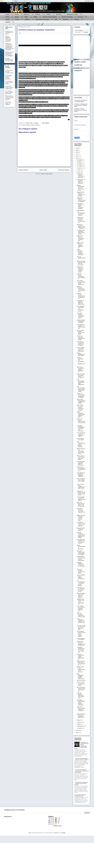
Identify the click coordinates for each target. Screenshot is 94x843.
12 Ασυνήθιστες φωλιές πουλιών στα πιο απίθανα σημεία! (81, 634)
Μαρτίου (79, 724)
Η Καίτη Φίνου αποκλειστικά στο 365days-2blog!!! (80, 101)
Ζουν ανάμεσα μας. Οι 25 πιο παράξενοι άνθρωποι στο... (81, 608)
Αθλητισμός (27, 14)
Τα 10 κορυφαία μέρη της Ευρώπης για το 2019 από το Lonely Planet (81, 771)
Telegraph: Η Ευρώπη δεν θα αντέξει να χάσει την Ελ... (81, 493)
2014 (77, 730)
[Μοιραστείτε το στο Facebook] (46, 123)
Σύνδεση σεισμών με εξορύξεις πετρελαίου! (81, 321)
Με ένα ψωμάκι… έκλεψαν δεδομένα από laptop (81, 332)
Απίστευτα (37, 14)
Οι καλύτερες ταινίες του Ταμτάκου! (8, 103)
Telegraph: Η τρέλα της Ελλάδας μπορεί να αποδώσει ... (81, 199)
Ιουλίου (79, 170)
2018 (77, 152)
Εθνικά (26, 16)
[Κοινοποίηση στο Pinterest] (48, 123)
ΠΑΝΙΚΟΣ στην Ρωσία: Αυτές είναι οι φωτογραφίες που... (80, 601)
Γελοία (7, 16)
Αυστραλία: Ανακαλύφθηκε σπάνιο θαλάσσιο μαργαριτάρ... (81, 702)
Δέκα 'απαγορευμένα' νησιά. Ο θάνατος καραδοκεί (81, 444)
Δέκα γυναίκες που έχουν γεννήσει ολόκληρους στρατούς (80, 407)
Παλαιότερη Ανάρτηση (64, 170)
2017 (77, 154)
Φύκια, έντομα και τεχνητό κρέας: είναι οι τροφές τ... (81, 480)
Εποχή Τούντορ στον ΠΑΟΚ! (80, 439)
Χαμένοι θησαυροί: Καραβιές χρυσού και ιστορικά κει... (80, 252)
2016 (77, 156)
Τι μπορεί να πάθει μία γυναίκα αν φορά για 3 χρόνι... (81, 627)
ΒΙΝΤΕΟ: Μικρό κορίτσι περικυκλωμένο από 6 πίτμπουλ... (81, 669)
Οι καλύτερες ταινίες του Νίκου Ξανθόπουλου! (9, 87)
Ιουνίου (79, 172)
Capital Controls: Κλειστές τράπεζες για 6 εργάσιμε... (81, 194)
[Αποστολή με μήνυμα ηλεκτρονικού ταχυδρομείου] (42, 123)
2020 (77, 148)
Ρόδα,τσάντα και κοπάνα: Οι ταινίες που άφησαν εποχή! (9, 97)
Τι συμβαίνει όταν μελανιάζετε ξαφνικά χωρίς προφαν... (81, 232)
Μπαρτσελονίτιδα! (81, 680)
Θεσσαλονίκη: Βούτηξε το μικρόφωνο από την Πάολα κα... (81, 643)
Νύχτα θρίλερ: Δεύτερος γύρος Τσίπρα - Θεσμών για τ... (81, 282)
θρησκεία (8, 22)
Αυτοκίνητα (59, 14)
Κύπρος (17, 19)
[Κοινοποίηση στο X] (45, 123)
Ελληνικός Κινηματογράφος (50, 16)
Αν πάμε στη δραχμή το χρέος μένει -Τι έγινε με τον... (81, 175)
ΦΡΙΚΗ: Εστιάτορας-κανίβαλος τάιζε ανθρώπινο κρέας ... (81, 414)
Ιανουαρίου (80, 728)
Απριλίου (79, 722)
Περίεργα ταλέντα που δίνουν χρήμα (81, 529)
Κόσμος (8, 19)
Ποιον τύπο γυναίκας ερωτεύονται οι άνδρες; (81, 571)
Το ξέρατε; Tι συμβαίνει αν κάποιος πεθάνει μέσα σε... (80, 657)
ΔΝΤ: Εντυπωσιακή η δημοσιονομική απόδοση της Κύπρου (81, 389)
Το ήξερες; (76, 19)
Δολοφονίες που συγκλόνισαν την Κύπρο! (9, 32)
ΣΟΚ (56, 19)
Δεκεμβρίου (80, 160)
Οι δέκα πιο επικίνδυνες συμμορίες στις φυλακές (81, 337)
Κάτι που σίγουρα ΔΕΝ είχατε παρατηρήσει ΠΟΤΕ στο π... (81, 715)
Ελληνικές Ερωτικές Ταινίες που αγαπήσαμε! (9, 59)
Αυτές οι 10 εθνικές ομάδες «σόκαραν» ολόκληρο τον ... (81, 709)
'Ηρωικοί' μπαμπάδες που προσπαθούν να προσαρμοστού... (81, 361)
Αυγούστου (80, 168)
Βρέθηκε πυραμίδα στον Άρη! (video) (81, 354)
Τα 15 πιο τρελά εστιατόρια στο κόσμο (81, 684)
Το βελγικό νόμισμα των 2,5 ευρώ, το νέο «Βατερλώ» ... (81, 565)
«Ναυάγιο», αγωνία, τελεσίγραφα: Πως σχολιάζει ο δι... (81, 276)
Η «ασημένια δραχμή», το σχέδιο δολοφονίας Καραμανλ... (80, 206)
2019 (77, 150)
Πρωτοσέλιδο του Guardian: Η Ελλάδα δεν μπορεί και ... (81, 474)
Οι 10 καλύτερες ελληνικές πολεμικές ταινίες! (9, 71)
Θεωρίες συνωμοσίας (67, 16)
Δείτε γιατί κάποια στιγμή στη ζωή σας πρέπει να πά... (81, 689)
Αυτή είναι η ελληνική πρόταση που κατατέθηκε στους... (80, 315)
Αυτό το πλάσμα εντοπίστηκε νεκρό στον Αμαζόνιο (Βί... (81, 349)
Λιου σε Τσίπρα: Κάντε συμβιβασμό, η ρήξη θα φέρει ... (81, 487)
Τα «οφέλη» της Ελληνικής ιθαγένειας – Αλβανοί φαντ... (81, 302)
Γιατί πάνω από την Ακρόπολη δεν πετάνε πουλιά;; (81, 589)
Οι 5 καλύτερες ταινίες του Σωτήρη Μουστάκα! (8, 77)
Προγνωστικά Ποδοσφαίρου (42, 19)
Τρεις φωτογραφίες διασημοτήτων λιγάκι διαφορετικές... (81, 382)
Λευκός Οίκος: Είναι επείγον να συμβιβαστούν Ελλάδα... (81, 401)
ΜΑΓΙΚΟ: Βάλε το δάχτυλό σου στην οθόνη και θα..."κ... (81, 663)
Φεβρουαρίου (80, 726)
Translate (86, 32)
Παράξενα (27, 19)
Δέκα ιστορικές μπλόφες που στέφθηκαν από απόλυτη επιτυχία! (81, 783)
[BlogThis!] (44, 123)
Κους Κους (80, 16)
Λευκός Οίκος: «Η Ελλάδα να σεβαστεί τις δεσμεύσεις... (81, 181)
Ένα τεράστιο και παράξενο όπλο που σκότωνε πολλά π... (81, 541)
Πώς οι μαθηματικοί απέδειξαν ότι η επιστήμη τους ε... (81, 621)
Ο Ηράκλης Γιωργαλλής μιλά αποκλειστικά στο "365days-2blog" (80, 105)
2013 (77, 732)
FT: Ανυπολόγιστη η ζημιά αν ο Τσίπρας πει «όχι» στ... (81, 434)
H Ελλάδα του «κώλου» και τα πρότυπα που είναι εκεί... (81, 524)
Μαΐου (78, 720)
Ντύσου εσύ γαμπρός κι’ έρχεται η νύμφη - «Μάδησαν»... (81, 226)
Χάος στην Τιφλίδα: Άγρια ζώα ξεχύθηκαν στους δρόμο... (81, 552)
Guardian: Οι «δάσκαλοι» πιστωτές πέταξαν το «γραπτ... (80, 269)
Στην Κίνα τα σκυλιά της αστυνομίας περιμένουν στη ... (81, 511)
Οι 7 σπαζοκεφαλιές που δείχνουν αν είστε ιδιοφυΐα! (81, 583)
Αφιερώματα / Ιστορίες (72, 14)
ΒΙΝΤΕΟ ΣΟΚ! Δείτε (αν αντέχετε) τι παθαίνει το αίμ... (80, 245)
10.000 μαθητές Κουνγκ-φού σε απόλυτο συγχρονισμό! (81, 558)
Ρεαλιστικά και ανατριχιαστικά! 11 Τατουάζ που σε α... (81, 468)
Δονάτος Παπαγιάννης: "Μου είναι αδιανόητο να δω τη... (80, 188)
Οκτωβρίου (80, 164)
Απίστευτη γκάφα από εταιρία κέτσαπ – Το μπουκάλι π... (81, 375)
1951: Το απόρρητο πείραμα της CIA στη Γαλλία (81, 614)
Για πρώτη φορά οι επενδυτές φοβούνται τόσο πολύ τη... (81, 498)
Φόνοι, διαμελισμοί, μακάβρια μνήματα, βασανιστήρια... (81, 676)
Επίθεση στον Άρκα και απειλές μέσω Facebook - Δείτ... (80, 238)
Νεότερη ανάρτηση (23, 170)
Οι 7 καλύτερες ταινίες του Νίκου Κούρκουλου (9, 92)
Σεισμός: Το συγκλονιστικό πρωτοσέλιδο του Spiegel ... (81, 395)
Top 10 (7, 14)
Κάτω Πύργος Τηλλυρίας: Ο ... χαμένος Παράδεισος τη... (81, 369)
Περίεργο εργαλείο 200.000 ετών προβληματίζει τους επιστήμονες (9, 54)
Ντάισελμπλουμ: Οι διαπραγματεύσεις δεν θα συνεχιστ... (81, 213)
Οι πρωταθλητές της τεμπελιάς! (81, 639)
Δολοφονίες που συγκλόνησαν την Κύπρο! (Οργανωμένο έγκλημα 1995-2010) (81, 745)
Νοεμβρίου (79, 162)
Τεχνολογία (65, 19)
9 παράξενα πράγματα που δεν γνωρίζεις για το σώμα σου (81, 650)
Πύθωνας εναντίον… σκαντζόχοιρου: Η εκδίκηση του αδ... (81, 296)
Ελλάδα (35, 16)
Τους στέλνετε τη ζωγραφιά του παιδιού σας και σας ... (81, 326)
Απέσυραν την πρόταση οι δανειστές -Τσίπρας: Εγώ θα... (81, 220)
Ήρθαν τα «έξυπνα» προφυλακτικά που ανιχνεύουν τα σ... (81, 289)
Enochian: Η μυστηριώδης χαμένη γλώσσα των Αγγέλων (82, 759)
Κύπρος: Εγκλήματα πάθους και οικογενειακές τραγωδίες (8, 39)
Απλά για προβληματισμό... (81, 258)
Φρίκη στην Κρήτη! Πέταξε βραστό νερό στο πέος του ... (81, 504)
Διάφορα (17, 16)
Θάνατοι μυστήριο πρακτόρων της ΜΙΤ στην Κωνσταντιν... (81, 263)
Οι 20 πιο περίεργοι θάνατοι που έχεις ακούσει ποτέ (80, 695)
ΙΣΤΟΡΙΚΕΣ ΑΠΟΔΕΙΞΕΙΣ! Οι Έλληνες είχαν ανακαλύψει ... (80, 428)
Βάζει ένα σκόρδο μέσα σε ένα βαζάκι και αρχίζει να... (81, 595)
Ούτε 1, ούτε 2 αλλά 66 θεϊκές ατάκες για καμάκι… (81, 457)
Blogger (63, 832)
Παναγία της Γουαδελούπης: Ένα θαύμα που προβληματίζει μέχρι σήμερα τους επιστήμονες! (9, 46)
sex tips (17, 14)
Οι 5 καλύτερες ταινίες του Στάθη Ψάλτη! (9, 82)
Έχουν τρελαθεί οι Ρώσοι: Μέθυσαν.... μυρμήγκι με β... (81, 576)
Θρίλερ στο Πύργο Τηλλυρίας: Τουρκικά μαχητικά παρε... (81, 518)
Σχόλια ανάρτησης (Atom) (47, 173)
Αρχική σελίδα (43, 170)
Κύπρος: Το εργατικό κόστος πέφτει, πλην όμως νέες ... (81, 421)
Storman (56, 832)
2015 (77, 158)
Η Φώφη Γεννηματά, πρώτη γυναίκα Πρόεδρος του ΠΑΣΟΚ (81, 535)
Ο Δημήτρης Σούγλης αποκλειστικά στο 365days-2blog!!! (80, 110)
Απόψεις (48, 14)
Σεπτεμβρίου (80, 166)
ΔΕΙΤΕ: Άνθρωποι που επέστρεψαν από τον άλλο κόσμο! (81, 451)
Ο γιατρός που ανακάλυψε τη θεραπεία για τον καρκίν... (80, 343)
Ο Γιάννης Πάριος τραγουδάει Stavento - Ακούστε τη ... (81, 463)
